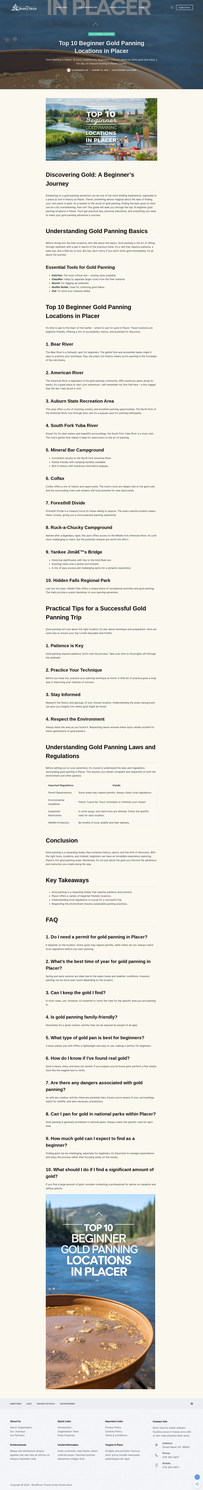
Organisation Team (68, 1431)
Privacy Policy (113, 1427)
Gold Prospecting (88, 7)
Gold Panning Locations (101, 34)
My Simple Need (63, 1484)
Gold (29, 1404)
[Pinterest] (192, 1404)
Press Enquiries (66, 1435)
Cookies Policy (113, 1431)
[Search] (172, 7)
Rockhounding (67, 1404)
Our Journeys (17, 1431)
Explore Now (184, 7)
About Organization (21, 1427)
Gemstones (61, 7)
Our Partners (17, 1435)
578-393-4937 (170, 1457)
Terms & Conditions (116, 1435)
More (141, 7)
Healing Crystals (118, 7)
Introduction (64, 1427)
